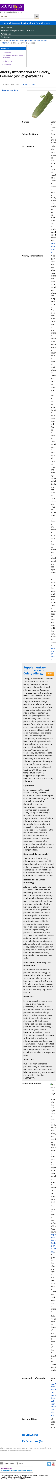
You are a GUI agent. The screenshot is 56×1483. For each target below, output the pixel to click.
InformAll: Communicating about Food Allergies (25, 23)
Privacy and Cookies (16, 1475)
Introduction (6, 27)
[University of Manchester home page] (23, 9)
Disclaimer (4, 1475)
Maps (21, 1463)
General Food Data (10, 85)
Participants (6, 34)
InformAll (5, 43)
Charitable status (25, 1477)
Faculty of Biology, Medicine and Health (28, 41)
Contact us (5, 37)
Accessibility (43, 1475)
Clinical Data (29, 85)
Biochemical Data (10, 90)
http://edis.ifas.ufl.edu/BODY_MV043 (53, 1243)
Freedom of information (9, 1477)
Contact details (9, 1463)
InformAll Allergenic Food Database (17, 31)
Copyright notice (31, 1475)
